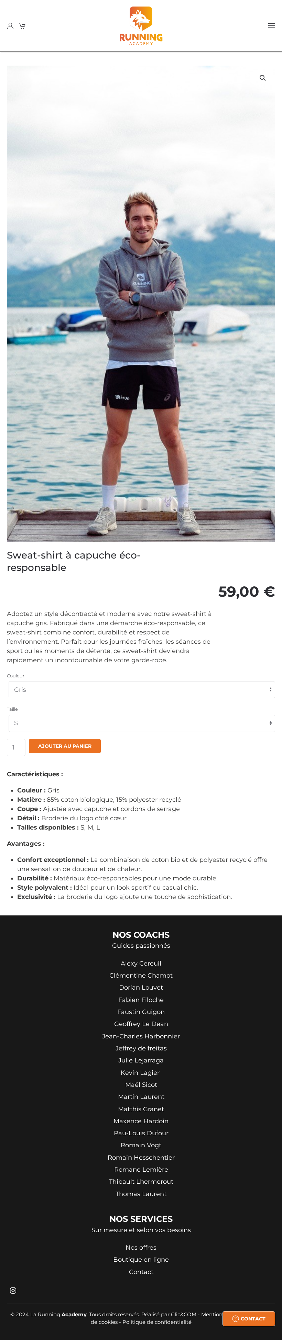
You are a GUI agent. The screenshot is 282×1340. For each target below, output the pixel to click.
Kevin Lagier (141, 1073)
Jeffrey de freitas (141, 1048)
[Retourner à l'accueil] (141, 26)
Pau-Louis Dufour (141, 1133)
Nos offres (141, 1247)
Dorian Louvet (141, 987)
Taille (12, 709)
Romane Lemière (141, 1169)
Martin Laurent (141, 1097)
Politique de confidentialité (157, 1322)
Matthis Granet (141, 1109)
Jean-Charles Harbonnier (141, 1036)
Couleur (15, 675)
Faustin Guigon (141, 1012)
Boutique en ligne (141, 1259)
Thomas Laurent (141, 1194)
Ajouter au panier (64, 746)
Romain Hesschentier (141, 1157)
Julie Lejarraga (141, 1060)
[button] (271, 26)
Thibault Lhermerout (141, 1181)
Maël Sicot (141, 1085)
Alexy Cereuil (141, 963)
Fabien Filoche (141, 1000)
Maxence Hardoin (141, 1121)
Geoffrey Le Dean (141, 1024)
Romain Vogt (141, 1145)
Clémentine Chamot (141, 975)
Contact (141, 1272)
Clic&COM (183, 1314)
